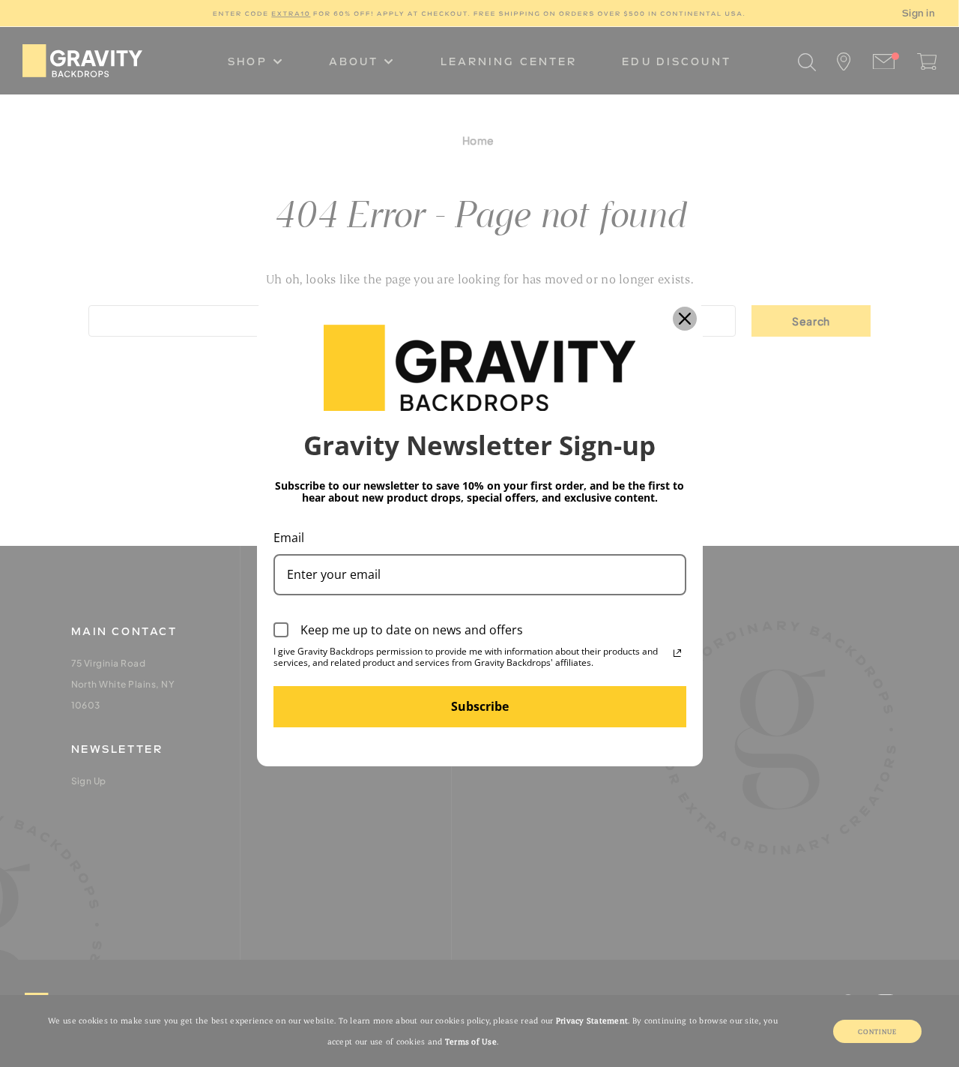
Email (288, 537)
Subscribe (480, 706)
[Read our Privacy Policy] (677, 653)
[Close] (685, 319)
